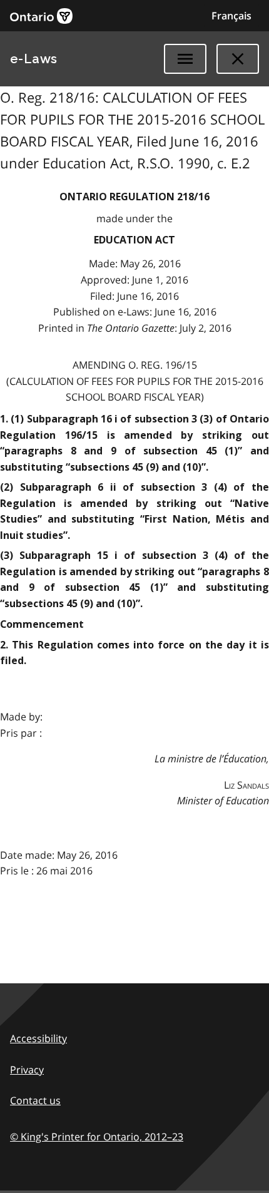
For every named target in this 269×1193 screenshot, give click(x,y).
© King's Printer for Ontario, (96, 1137)
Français (231, 16)
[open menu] (185, 59)
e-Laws (34, 58)
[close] (237, 59)
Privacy (27, 1070)
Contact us (35, 1100)
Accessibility (38, 1038)
